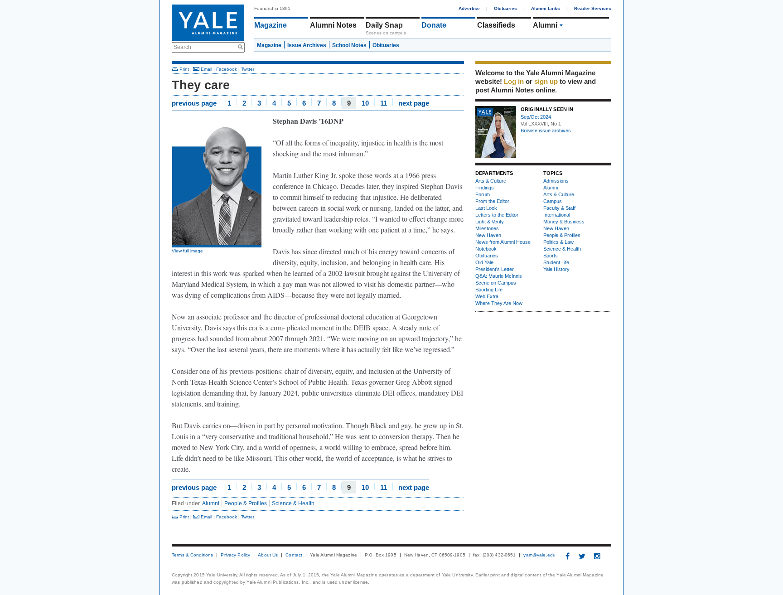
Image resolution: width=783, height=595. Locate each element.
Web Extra (486, 296)
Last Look (486, 208)
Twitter (247, 69)
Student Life (556, 262)
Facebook (226, 69)
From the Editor (492, 201)
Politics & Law (558, 242)
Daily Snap (384, 25)
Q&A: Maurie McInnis (498, 276)
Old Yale (484, 262)
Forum (482, 194)
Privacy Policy (235, 555)
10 (365, 102)
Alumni (545, 25)
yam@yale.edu (539, 555)
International (556, 215)
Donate (433, 25)
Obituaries (505, 8)
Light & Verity (489, 221)
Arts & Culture (490, 181)
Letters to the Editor (496, 215)
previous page (194, 102)
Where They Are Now (498, 303)
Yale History (556, 269)
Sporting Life (489, 289)
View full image (187, 250)
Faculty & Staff (559, 208)
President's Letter (494, 269)
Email (205, 69)
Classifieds (496, 25)
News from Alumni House (503, 242)
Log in (514, 81)
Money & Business (564, 221)
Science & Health (293, 503)
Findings (484, 187)
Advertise (469, 8)
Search (182, 47)
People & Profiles (245, 503)
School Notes (349, 45)
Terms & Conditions (192, 555)
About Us (268, 555)
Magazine (270, 25)
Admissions (556, 181)
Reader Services (592, 8)
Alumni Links (545, 8)
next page (413, 102)
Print (183, 69)
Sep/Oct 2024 (536, 117)
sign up (546, 81)
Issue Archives (306, 45)
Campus (552, 201)
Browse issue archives (546, 130)
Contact (293, 555)
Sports (550, 255)
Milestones (487, 228)
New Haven (488, 235)
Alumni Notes (333, 25)
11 (383, 102)
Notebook (486, 249)
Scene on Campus (495, 282)
